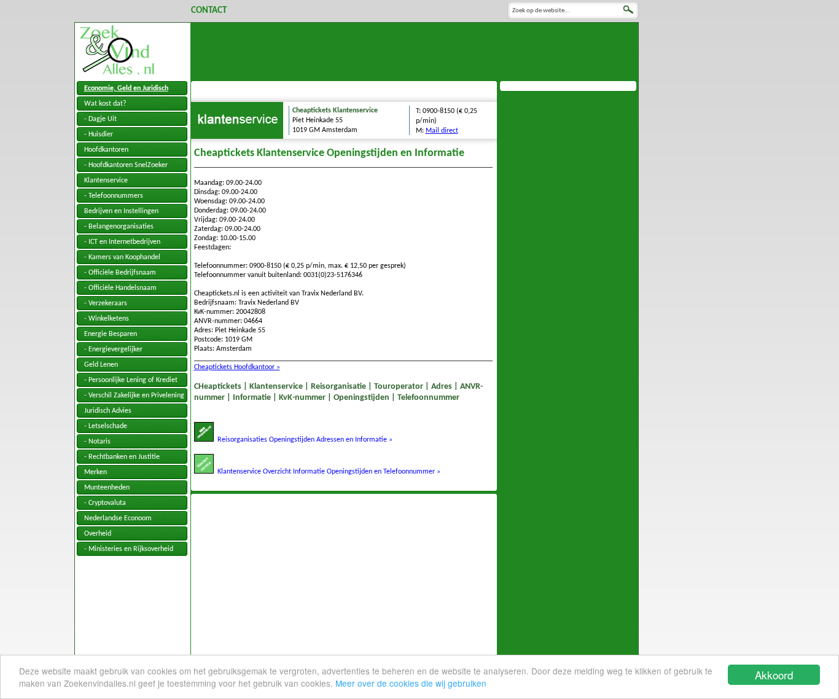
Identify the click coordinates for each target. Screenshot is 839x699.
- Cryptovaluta (105, 503)
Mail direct (442, 131)
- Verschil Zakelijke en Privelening (134, 395)
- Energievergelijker (113, 349)
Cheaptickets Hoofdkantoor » (237, 367)
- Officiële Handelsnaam (120, 288)
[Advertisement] (414, 50)
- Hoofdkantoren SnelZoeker (126, 165)
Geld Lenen (101, 365)
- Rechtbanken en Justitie (122, 457)
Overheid (97, 533)
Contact (209, 10)
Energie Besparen (110, 334)
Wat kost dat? (105, 103)
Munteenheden (107, 487)
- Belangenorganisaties (119, 226)
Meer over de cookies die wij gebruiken (410, 683)
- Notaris (97, 441)
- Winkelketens (106, 318)
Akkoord (774, 674)
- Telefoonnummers (113, 196)
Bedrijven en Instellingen (121, 211)
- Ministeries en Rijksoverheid (128, 549)
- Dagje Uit (100, 119)
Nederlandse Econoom (118, 518)
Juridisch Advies (107, 411)
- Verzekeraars (105, 303)
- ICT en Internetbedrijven (122, 242)
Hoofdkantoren (106, 150)
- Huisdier (98, 134)
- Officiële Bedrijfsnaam (120, 272)
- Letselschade (105, 426)
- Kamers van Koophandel (122, 257)
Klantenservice (106, 180)
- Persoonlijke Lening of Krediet (131, 380)
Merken (95, 472)
